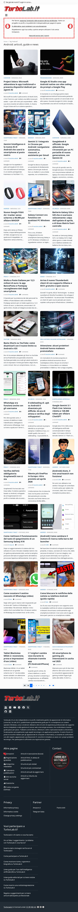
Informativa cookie (11, 812)
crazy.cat (11, 545)
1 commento (24, 294)
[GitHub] (6, 711)
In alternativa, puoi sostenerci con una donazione (29, 26)
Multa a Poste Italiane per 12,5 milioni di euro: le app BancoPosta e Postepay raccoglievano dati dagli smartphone (19, 286)
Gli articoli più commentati (31, 768)
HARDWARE (7, 78)
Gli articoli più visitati (29, 764)
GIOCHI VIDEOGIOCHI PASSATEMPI (62, 647)
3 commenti (54, 602)
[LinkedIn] (10, 711)
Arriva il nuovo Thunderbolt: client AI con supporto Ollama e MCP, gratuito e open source (56, 283)
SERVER (42, 277)
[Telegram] (19, 707)
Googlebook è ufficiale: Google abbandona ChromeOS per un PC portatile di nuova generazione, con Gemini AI (62, 149)
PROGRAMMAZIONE (46, 78)
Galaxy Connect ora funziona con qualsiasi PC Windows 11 (39, 219)
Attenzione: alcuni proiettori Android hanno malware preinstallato (54, 348)
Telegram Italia (38, 812)
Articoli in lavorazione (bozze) (32, 754)
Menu (7, 15)
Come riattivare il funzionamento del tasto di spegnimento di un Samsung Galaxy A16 (20, 539)
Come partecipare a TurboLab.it (16, 856)
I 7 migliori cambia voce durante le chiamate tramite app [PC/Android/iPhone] (38, 658)
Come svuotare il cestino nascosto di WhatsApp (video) (18, 594)
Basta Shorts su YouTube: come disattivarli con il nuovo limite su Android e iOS (20, 346)
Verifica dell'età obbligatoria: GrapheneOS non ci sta (13, 474)
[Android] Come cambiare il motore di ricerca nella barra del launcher (56, 539)
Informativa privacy (11, 808)
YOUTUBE (7, 339)
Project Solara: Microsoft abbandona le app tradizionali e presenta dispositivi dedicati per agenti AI (20, 85)
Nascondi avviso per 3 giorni (39, 36)
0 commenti (24, 93)
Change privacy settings (13, 816)
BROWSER (31, 138)
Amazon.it (37, 808)
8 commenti (17, 664)
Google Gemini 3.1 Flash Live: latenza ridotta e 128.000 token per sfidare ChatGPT (61, 411)
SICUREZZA (55, 208)
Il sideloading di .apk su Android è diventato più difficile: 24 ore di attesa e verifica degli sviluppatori (39, 409)
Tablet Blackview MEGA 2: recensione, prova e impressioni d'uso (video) (14, 657)
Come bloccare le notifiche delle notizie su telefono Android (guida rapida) (56, 596)
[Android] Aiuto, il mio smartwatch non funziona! (62, 473)
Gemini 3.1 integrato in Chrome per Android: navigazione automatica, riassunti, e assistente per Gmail (38, 148)
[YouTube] (15, 707)
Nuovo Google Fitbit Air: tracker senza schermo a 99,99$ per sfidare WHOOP (14, 216)
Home (5, 41)
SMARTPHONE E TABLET (11, 138)
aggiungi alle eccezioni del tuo (38, 21)
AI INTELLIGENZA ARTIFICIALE (61, 399)
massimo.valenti (13, 93)
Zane (10, 599)
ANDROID (7, 208)
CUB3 (59, 480)
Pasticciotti (61, 808)
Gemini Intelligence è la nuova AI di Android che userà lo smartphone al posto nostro (14, 149)
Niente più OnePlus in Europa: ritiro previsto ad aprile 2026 (38, 477)
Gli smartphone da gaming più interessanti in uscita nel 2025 (63, 657)
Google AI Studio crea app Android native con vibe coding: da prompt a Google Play (56, 84)
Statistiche (10, 783)
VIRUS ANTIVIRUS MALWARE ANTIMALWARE (53, 339)
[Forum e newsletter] (6, 707)
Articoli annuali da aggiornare (32, 772)
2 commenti (17, 599)
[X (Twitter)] (28, 707)
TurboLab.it (8, 907)
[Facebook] (24, 707)
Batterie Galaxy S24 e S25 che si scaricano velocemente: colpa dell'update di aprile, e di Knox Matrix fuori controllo (63, 219)
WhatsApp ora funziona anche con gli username (13, 405)
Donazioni (10, 754)
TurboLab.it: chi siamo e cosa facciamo (18, 835)
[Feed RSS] (10, 707)
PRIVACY (6, 277)
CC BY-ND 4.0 (31, 907)
